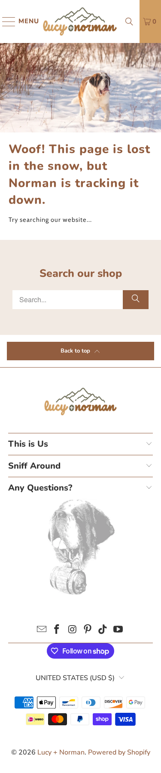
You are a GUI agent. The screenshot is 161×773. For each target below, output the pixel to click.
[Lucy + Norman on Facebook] (57, 630)
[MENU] (5, 21)
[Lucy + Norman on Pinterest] (88, 630)
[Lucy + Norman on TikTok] (103, 630)
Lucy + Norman (61, 752)
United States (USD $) (75, 678)
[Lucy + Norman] (79, 21)
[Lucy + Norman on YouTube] (118, 630)
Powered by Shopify (119, 752)
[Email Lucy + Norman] (41, 630)
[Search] (129, 21)
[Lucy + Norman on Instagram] (72, 630)
